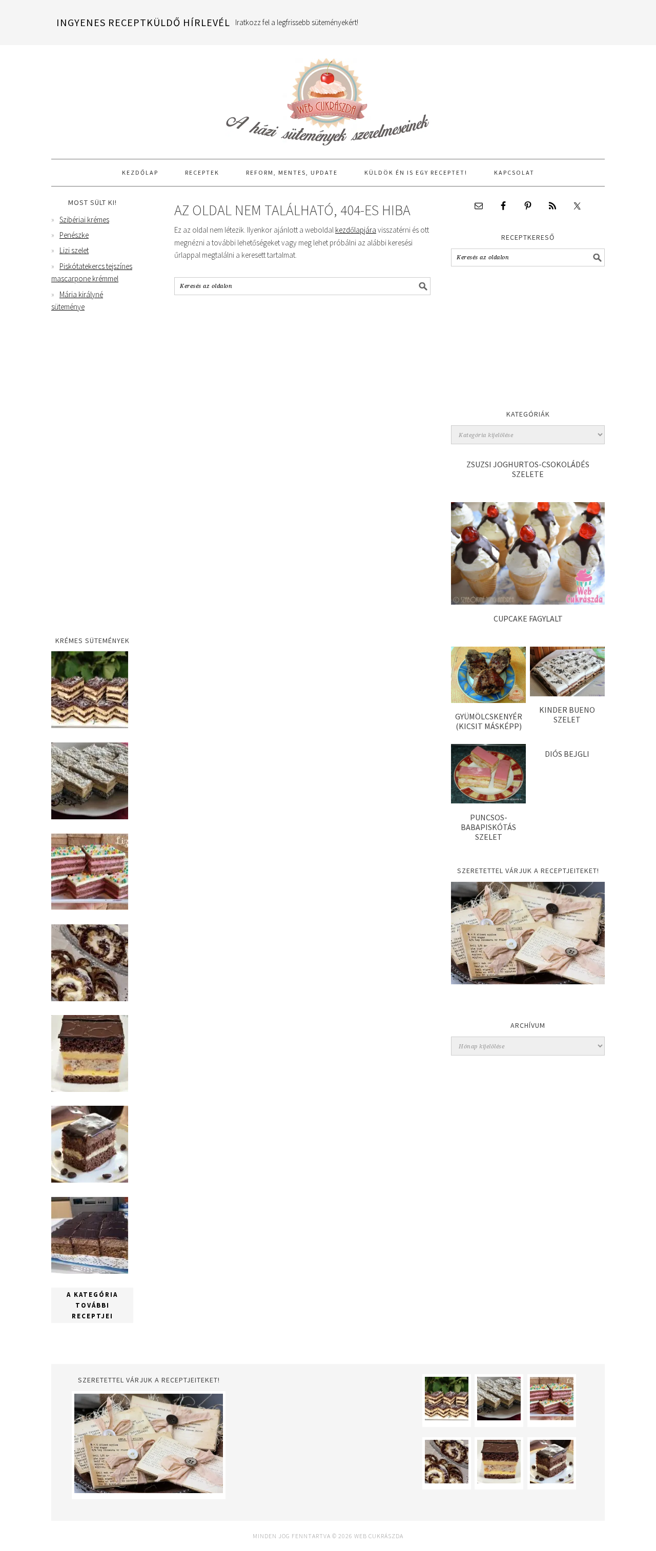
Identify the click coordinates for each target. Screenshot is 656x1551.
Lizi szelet (74, 250)
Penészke (74, 235)
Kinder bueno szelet (567, 715)
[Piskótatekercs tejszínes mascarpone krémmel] (89, 998)
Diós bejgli (567, 754)
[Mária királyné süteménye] (89, 1089)
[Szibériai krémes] (89, 725)
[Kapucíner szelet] (89, 1180)
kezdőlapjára (355, 230)
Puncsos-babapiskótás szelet (488, 827)
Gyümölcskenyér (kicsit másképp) (488, 721)
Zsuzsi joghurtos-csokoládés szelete (527, 469)
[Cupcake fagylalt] (528, 602)
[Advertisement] (528, 341)
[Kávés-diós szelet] (89, 1271)
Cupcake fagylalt (528, 618)
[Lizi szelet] (89, 907)
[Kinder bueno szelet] (567, 693)
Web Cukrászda (328, 97)
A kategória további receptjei (92, 1305)
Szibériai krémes (84, 219)
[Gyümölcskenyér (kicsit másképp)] (488, 700)
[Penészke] (89, 816)
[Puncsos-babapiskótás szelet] (488, 800)
